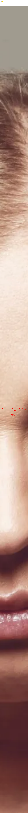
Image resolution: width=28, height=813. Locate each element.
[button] (26, 1)
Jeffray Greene (14, 414)
